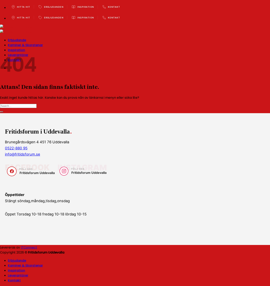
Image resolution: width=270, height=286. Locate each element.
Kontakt (14, 280)
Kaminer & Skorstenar (25, 45)
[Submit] (1, 111)
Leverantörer (18, 275)
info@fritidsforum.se (22, 154)
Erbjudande (17, 40)
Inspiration (16, 50)
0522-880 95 (16, 148)
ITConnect (29, 247)
